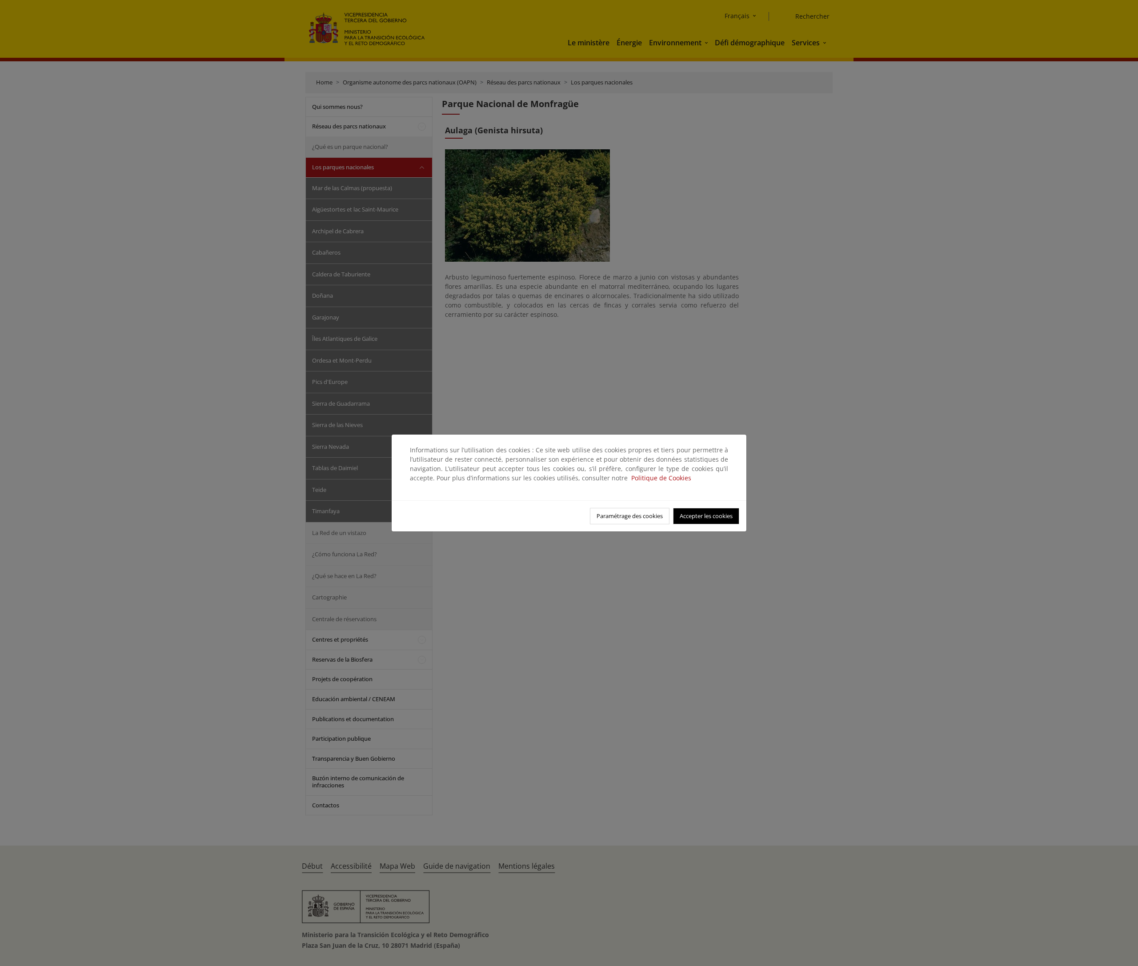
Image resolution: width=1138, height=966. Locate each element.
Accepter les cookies (706, 516)
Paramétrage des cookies (630, 516)
